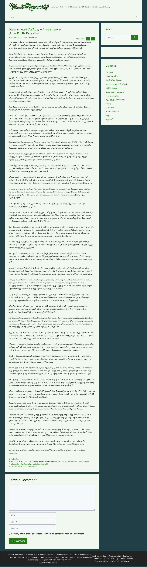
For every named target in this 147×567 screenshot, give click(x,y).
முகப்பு (11, 17)
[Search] (134, 37)
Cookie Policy (112, 558)
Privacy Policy (99, 558)
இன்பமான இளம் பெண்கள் (116, 84)
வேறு (108, 115)
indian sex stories (100, 561)
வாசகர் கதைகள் (112, 111)
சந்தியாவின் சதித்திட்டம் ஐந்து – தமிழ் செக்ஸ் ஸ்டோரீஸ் (29, 464)
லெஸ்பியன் (110, 107)
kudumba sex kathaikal (41, 461)
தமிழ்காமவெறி (84, 461)
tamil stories (56, 461)
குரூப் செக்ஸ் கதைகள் (115, 92)
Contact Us (127, 556)
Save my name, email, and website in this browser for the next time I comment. (47, 534)
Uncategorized (112, 76)
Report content (127, 558)
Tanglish (109, 72)
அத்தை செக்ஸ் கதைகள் (70, 461)
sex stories (114, 561)
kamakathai (15, 461)
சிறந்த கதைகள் (112, 96)
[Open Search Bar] (137, 17)
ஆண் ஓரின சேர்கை (114, 80)
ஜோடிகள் (109, 119)
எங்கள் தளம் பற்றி (114, 556)
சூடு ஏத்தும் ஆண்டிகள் (115, 100)
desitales (125, 561)
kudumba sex (26, 461)
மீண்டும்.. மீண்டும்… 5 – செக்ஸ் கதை (24, 466)
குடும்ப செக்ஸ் (16, 459)
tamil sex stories (99, 556)
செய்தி (108, 103)
